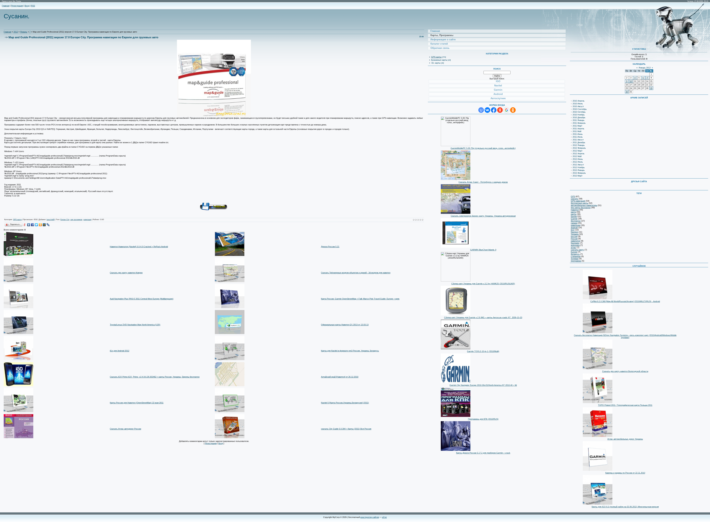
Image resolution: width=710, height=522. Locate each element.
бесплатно (576, 221)
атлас (573, 247)
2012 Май (577, 156)
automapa (575, 245)
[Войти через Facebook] (493, 110)
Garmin (574, 219)
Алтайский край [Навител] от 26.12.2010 (339, 377)
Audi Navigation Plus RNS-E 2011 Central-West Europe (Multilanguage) (141, 299)
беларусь (575, 254)
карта (573, 212)
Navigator (575, 243)
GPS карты (17, 219)
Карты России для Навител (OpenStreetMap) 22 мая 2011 (136, 403)
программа (576, 261)
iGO (572, 230)
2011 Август (578, 140)
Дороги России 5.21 (330, 246)
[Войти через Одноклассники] (513, 110)
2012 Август (578, 165)
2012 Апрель (578, 153)
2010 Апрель (578, 101)
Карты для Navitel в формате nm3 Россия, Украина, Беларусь (350, 351)
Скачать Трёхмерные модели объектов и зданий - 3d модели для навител (355, 273)
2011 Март (577, 126)
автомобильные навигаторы (584, 205)
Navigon (574, 232)
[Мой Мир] (44, 224)
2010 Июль (578, 103)
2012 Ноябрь (579, 167)
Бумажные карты (439, 60)
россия (574, 236)
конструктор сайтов (369, 517)
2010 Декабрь (579, 117)
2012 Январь (579, 145)
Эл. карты (435, 63)
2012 (15, 32)
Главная (5, 6)
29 (651, 88)
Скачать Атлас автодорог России (125, 429)
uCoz (384, 517)
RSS (33, 6)
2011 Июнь (578, 134)
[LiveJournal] (48, 224)
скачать (574, 199)
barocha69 (51, 219)
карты (573, 214)
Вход (27, 6)
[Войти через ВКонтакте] (487, 110)
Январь (23, 32)
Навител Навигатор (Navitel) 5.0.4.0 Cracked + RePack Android (139, 246)
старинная (576, 256)
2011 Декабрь (579, 142)
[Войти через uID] (481, 110)
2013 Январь (579, 170)
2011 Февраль (579, 123)
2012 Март (577, 151)
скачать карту (577, 250)
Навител (575, 210)
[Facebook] (33, 224)
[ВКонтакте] (29, 224)
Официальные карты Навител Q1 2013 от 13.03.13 (344, 325)
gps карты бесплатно (581, 207)
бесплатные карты (579, 203)
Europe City (64, 219)
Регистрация (17, 6)
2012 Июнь (578, 159)
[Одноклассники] (40, 224)
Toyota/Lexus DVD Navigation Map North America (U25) (135, 325)
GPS (573, 196)
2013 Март (577, 176)
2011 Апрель (578, 128)
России (574, 239)
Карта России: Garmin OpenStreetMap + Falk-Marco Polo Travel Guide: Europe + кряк (360, 299)
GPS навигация (578, 201)
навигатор (575, 241)
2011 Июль (578, 137)
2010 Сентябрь (580, 109)
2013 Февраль (579, 173)
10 (631, 81)
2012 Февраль (579, 148)
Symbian (575, 258)
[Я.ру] (25, 224)
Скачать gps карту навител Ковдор (126, 273)
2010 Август (578, 106)
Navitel (574, 216)
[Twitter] (36, 224)
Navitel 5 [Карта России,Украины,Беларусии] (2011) (345, 403)
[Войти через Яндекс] (500, 110)
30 (627, 92)
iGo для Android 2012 (119, 351)
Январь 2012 (645, 68)
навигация (87, 219)
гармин (574, 223)
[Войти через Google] (506, 110)
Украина (575, 234)
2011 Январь (578, 120)
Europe (574, 252)
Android (574, 227)
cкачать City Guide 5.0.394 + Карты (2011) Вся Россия (346, 429)
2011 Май (577, 131)
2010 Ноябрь (579, 115)
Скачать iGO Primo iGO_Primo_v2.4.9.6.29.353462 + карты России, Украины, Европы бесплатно (155, 377)
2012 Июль (578, 162)
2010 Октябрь (579, 112)
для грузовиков (76, 219)
